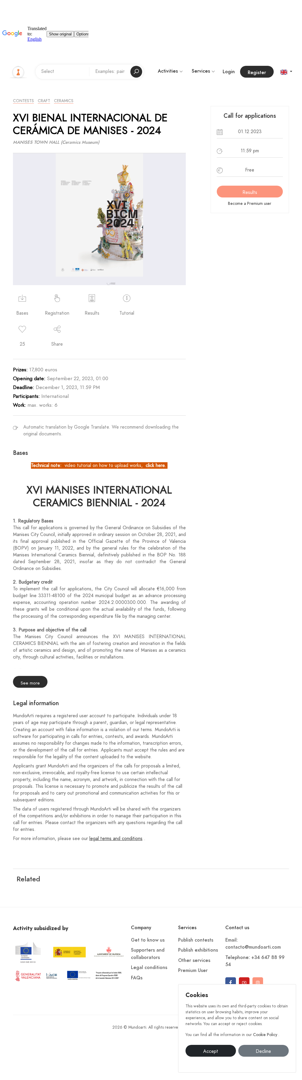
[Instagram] (257, 982)
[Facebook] (230, 982)
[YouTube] (244, 982)
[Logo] (18, 71)
